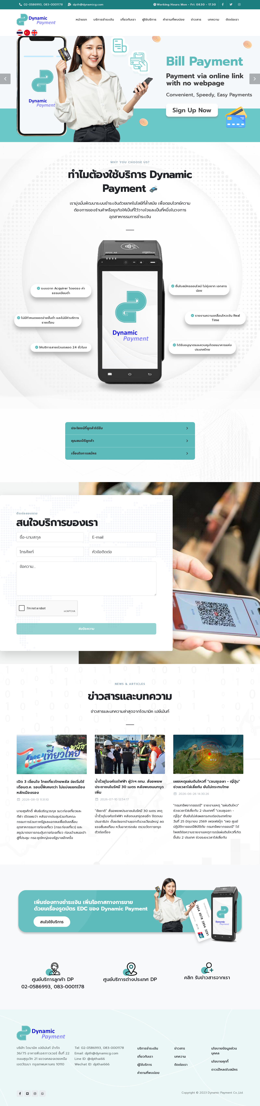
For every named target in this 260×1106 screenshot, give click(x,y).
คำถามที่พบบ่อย (148, 1072)
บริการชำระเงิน (147, 1048)
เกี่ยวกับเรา (145, 1056)
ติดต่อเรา (180, 1064)
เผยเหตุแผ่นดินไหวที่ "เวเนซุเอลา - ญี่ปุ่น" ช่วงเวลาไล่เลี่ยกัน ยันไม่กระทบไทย (206, 784)
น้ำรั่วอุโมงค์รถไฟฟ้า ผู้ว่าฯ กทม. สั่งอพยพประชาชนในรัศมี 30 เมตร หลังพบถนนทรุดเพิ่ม (129, 787)
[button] (5, 79)
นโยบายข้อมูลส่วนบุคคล (224, 1051)
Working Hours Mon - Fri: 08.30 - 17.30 (186, 4)
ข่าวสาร (179, 1048)
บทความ (180, 1056)
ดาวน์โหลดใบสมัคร (224, 1069)
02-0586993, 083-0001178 (43, 4)
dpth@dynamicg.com (87, 4)
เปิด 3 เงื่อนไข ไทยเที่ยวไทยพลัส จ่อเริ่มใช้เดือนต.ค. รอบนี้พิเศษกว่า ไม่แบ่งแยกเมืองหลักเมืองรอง (51, 787)
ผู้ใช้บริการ (144, 1064)
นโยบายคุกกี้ (220, 1061)
